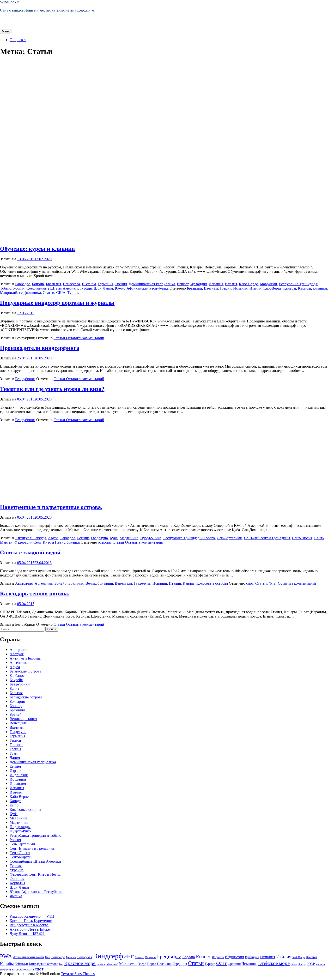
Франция (17, 879)
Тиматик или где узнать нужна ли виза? (52, 389)
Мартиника (129, 538)
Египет (182, 284)
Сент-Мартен (20, 857)
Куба (114, 538)
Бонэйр (38, 284)
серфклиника (30, 293)
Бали (47, 957)
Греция (121, 284)
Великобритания (99, 583)
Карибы (304, 288)
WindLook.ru (10, 2)
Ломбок (101, 964)
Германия (105, 284)
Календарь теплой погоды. (34, 593)
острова (104, 542)
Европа (188, 957)
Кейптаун (21, 964)
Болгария (17, 701)
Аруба (53, 538)
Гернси (15, 740)
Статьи (48, 293)
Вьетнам (89, 284)
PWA (6, 956)
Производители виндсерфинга (39, 348)
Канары (289, 288)
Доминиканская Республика (152, 284)
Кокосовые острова (212, 583)
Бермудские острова (26, 697)
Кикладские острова (43, 964)
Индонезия (19, 775)
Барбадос (22, 284)
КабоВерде (272, 288)
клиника (320, 288)
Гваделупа (99, 538)
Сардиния (180, 964)
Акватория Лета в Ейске (30, 929)
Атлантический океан (28, 957)
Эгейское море (274, 963)
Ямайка (73, 542)
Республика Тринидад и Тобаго (189, 538)
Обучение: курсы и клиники (37, 249)
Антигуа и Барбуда (30, 538)
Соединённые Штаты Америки (52, 288)
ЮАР (311, 964)
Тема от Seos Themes (78, 974)
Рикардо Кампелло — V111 (32, 916)
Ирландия (198, 284)
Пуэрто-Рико (150, 538)
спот (249, 583)
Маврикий (268, 284)
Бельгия (16, 693)
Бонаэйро (58, 957)
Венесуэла (71, 284)
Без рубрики (25, 379)
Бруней (16, 714)
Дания (15, 758)
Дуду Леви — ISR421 (27, 934)
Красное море (80, 963)
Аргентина (44, 583)
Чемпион (249, 963)
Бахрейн (16, 680)
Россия (18, 288)
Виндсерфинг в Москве (29, 925)
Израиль (16, 771)
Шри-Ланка (103, 288)
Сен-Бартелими (229, 538)
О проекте (18, 40)
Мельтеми (128, 963)
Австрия (17, 654)
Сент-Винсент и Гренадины (267, 538)
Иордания (18, 779)
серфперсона (25, 969)
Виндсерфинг (113, 956)
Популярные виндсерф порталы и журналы (57, 303)
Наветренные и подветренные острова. (51, 507)
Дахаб (177, 957)
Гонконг (16, 745)
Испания (216, 284)
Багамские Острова (25, 671)
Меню (6, 31)
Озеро (142, 964)
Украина (17, 870)
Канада (188, 583)
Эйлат (294, 964)
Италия (231, 284)
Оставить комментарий (84, 338)
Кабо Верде (248, 284)
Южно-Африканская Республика (142, 288)
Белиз (14, 688)
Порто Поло (155, 964)
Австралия (24, 583)
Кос (61, 964)
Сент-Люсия (302, 538)
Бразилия (53, 284)
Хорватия (17, 883)
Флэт (273, 583)
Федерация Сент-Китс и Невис (39, 542)
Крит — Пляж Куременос (31, 921)
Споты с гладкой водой (30, 552)
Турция (86, 288)
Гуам (14, 753)
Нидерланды (20, 827)
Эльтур (302, 964)
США (61, 293)
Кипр (14, 805)
